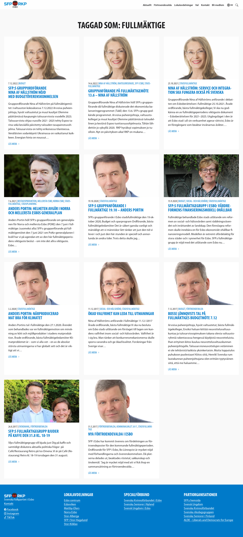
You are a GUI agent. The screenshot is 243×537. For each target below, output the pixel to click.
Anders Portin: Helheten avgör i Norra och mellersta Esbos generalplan (39, 211)
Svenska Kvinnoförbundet (199, 508)
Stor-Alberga (71, 516)
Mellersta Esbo (45, 201)
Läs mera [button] (12, 144)
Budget (22, 83)
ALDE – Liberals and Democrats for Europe (208, 520)
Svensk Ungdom (193, 504)
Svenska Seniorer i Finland (199, 516)
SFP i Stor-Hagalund (75, 520)
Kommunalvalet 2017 (127, 426)
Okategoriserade (126, 83)
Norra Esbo (58, 201)
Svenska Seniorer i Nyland (139, 504)
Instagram (13, 513)
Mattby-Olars (71, 508)
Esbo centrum (72, 500)
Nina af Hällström (108, 83)
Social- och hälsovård (197, 201)
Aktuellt (147, 5)
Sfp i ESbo (139, 83)
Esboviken (70, 504)
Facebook (12, 509)
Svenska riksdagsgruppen (199, 512)
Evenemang (24, 426)
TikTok (10, 517)
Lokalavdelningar (183, 5)
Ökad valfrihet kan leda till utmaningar (121, 314)
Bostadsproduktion (27, 201)
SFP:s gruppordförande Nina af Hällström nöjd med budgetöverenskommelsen (33, 92)
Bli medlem (218, 5)
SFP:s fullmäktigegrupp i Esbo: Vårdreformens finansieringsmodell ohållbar (200, 208)
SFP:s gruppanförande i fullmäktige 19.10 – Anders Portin (115, 208)
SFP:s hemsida (192, 500)
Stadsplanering (29, 204)
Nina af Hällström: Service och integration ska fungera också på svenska (199, 90)
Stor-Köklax (70, 524)
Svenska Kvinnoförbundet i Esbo (143, 500)
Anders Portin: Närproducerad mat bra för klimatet (33, 316)
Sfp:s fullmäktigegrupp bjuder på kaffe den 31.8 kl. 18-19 (33, 433)
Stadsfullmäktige (188, 83)
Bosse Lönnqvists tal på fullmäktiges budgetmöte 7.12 (192, 316)
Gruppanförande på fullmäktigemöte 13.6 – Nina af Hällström (118, 93)
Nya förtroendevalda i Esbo (110, 434)
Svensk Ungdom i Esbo (137, 508)
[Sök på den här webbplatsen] (237, 4)
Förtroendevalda (163, 5)
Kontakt (205, 5)
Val (197, 5)
